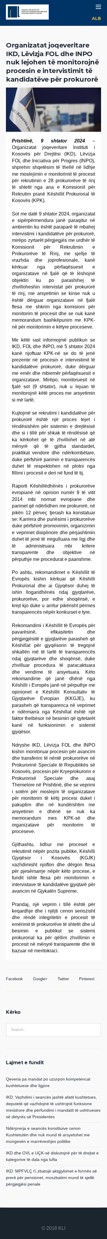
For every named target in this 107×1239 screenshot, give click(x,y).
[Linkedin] (39, 1219)
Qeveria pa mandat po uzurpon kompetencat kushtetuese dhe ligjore (48, 1082)
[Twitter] (61, 1219)
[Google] (53, 1219)
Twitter (63, 979)
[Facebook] (46, 1219)
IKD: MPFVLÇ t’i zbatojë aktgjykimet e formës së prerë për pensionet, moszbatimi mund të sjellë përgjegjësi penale (51, 1177)
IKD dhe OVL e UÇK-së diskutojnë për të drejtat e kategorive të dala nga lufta (52, 1156)
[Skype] (68, 1219)
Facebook (14, 979)
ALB (96, 18)
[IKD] (27, 13)
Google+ (40, 979)
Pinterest (87, 979)
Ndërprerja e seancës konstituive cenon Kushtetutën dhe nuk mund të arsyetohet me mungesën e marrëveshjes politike (48, 1135)
